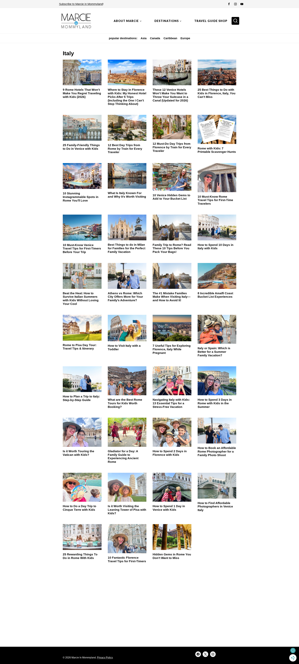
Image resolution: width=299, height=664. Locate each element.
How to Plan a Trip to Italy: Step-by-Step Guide (81, 398)
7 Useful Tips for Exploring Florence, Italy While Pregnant (172, 349)
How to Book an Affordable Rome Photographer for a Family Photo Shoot (217, 451)
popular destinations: (123, 38)
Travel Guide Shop (210, 21)
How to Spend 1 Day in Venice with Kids (169, 507)
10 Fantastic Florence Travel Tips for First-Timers (127, 559)
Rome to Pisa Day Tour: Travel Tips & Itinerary (79, 346)
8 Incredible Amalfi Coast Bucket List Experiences (215, 295)
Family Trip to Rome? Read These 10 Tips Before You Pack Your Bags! (172, 248)
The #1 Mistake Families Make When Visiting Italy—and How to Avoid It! (171, 297)
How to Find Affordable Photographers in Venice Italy (215, 506)
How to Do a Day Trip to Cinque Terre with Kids (79, 507)
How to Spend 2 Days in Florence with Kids (170, 453)
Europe (185, 38)
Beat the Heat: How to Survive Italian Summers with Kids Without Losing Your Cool (81, 298)
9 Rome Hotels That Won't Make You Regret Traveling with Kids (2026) (82, 93)
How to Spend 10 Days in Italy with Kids (215, 246)
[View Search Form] (235, 21)
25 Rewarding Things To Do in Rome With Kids (80, 556)
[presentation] (82, 72)
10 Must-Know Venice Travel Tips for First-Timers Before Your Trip (82, 248)
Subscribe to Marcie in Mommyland (81, 4)
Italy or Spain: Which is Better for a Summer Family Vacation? (214, 352)
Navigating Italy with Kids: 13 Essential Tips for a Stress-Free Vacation (171, 403)
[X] (205, 654)
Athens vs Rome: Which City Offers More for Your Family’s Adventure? (125, 297)
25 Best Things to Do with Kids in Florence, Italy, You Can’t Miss (216, 93)
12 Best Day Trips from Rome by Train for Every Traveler (125, 148)
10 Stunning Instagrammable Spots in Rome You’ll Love (80, 197)
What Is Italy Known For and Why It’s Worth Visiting (127, 194)
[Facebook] (229, 4)
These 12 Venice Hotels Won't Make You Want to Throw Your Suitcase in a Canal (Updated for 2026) (170, 95)
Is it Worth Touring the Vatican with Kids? (78, 453)
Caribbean (170, 38)
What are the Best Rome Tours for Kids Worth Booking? (125, 403)
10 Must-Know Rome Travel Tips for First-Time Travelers (215, 200)
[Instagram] (235, 4)
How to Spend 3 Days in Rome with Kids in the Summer (215, 403)
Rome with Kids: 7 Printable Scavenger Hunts (217, 150)
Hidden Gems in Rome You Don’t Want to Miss (172, 556)
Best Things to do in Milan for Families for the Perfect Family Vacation (126, 248)
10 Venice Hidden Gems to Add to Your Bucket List (171, 197)
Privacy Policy (105, 657)
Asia (144, 38)
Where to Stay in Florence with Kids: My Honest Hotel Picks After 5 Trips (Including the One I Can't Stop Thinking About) (127, 97)
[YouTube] (242, 4)
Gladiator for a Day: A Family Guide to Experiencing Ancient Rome (123, 456)
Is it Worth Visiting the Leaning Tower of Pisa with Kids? (127, 509)
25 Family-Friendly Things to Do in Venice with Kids (81, 146)
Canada (155, 38)
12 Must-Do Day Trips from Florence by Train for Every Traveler (172, 147)
